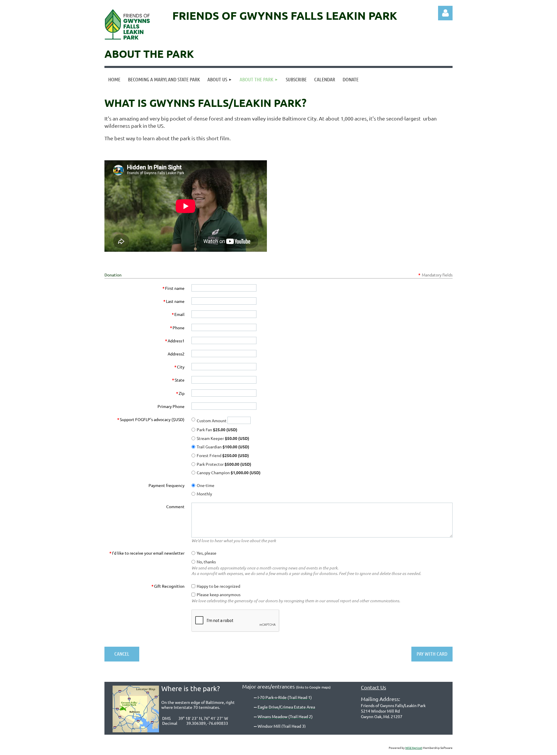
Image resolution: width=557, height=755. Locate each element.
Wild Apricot (413, 747)
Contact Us (373, 687)
